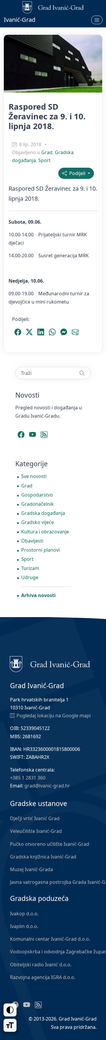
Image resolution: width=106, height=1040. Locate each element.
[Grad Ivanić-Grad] (49, 663)
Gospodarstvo (37, 495)
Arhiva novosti (38, 595)
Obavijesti (32, 541)
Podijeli (77, 173)
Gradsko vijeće (37, 522)
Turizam (30, 568)
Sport (44, 160)
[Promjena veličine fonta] (10, 1025)
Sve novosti (34, 476)
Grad (46, 152)
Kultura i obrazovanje (45, 531)
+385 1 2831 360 (27, 777)
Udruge (29, 577)
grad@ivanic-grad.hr (47, 785)
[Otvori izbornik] (96, 20)
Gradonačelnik (37, 504)
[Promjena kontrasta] (10, 1009)
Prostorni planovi (40, 550)
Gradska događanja (43, 513)
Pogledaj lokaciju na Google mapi (53, 715)
